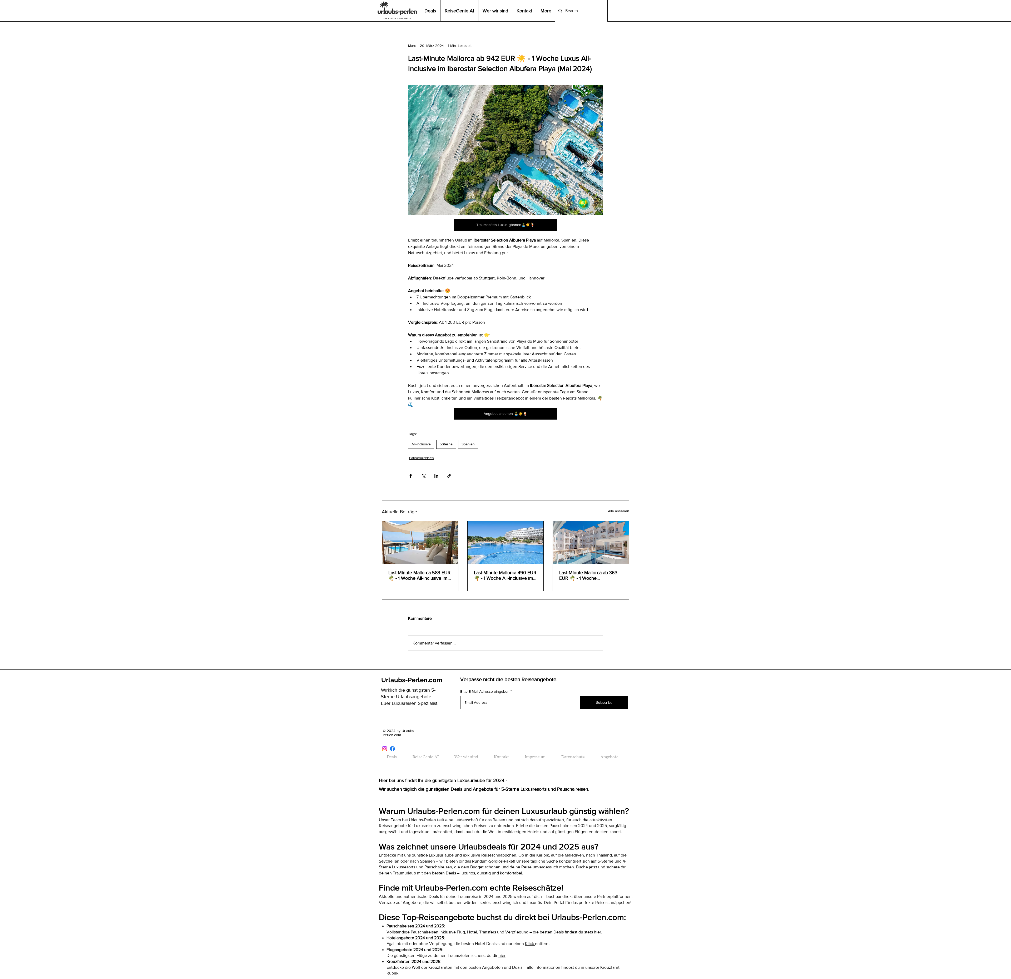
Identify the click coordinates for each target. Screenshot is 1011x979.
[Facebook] (392, 748)
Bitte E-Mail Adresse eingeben (484, 691)
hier (597, 932)
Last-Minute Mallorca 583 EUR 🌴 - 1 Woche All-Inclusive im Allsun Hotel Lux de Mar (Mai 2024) (419, 575)
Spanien (468, 444)
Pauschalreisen (421, 458)
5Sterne (446, 444)
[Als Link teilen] (449, 475)
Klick (530, 943)
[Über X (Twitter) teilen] (423, 475)
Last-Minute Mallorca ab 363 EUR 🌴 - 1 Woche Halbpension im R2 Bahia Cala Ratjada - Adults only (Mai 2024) (590, 575)
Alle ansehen (618, 511)
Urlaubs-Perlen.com (411, 680)
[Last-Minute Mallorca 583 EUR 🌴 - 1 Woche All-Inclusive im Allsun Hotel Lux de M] (420, 542)
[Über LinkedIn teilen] (436, 475)
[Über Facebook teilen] (410, 475)
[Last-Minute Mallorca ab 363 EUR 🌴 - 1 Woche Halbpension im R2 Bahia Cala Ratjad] (591, 542)
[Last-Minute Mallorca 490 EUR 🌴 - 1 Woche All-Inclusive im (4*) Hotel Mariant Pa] (506, 542)
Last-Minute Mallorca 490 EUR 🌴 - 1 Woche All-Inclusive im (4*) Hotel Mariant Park (505, 575)
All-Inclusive (421, 444)
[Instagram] (384, 748)
